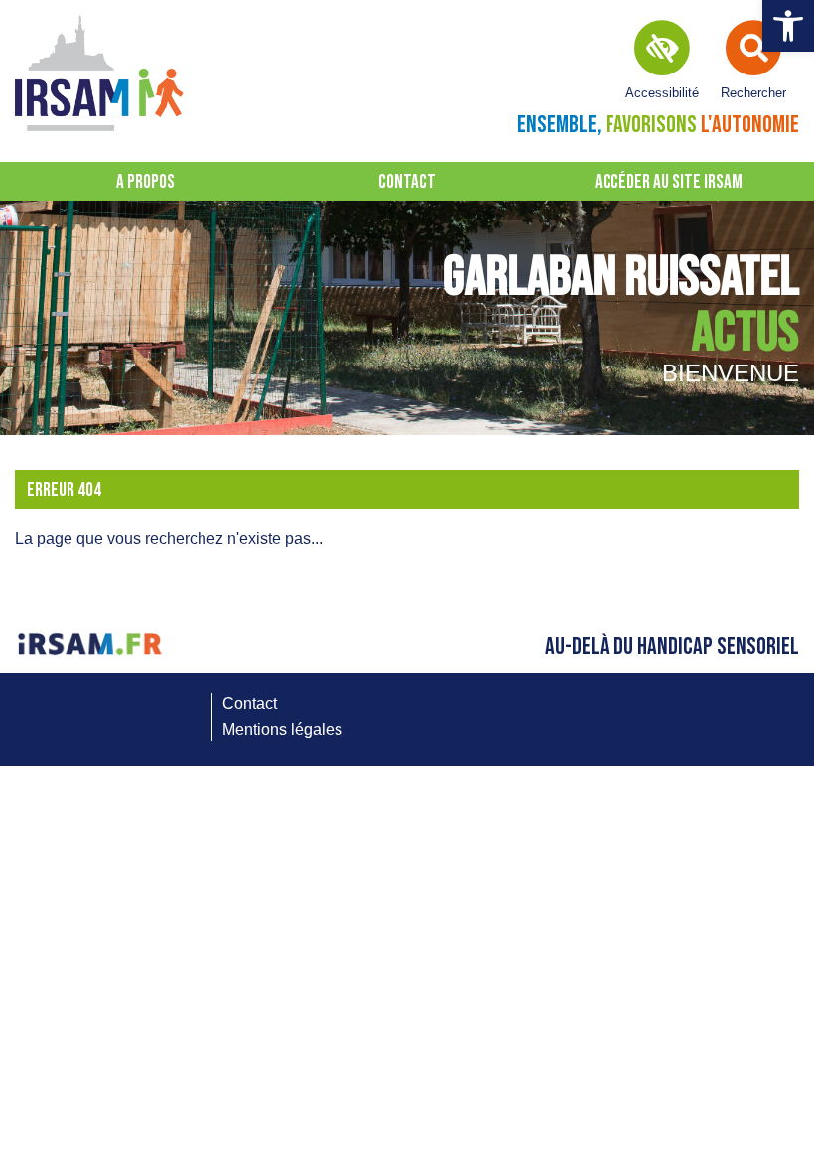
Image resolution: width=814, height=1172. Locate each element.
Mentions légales (282, 729)
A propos (145, 182)
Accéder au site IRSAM (669, 182)
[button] (788, 26)
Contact (407, 182)
